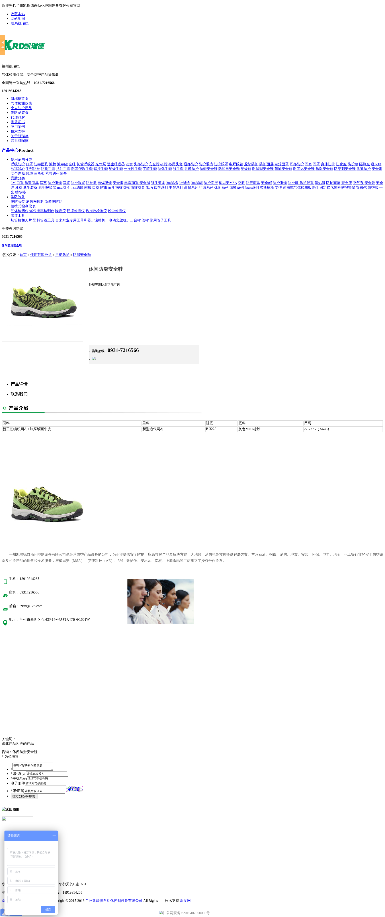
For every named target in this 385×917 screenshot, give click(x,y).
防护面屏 (266, 164)
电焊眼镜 (236, 164)
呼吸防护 (18, 164)
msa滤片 (63, 187)
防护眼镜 (206, 164)
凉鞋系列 (236, 187)
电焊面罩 (281, 164)
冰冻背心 (18, 169)
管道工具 (18, 215)
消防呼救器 (35, 201)
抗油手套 (63, 169)
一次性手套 (133, 169)
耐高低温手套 (82, 169)
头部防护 (141, 164)
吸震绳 (27, 173)
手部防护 (33, 169)
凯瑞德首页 (20, 98)
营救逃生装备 (56, 173)
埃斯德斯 (267, 187)
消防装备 (18, 197)
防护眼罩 (221, 164)
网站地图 (18, 18)
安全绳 (16, 173)
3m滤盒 (184, 183)
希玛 (149, 187)
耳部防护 (297, 164)
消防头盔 (18, 201)
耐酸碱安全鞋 (263, 169)
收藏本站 (18, 14)
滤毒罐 (62, 164)
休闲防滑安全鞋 (12, 245)
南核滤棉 (122, 187)
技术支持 (18, 131)
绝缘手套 (116, 169)
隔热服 (364, 164)
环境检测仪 (76, 211)
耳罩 (316, 164)
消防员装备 (20, 113)
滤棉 (52, 164)
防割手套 (48, 169)
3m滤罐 (197, 183)
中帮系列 (176, 187)
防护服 (353, 164)
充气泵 (100, 164)
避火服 (376, 164)
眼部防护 (191, 164)
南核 (87, 187)
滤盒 (129, 164)
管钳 (145, 220)
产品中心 (10, 150)
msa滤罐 (77, 187)
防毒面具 (41, 164)
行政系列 (206, 187)
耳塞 (308, 164)
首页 (23, 255)
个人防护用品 (21, 108)
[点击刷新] (74, 789)
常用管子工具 (160, 220)
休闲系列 (221, 187)
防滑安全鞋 (324, 169)
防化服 (341, 164)
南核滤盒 (138, 187)
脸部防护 (251, 164)
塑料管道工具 (43, 220)
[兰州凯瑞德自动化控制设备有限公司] (28, 57)
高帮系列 (191, 187)
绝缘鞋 (246, 169)
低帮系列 (161, 187)
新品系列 (252, 187)
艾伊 (278, 187)
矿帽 (164, 164)
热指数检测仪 (96, 211)
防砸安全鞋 (208, 169)
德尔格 (20, 192)
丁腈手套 (150, 169)
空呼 (72, 164)
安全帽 (154, 164)
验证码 (17, 791)
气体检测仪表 (21, 103)
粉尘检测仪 (117, 211)
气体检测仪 (20, 211)
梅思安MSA (228, 183)
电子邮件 (18, 783)
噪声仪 (60, 211)
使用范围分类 (21, 159)
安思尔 (361, 187)
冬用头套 (175, 164)
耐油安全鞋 (283, 169)
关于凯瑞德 (20, 136)
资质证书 (18, 122)
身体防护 (328, 164)
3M (13, 183)
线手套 (178, 169)
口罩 (29, 164)
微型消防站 (53, 201)
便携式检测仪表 (23, 206)
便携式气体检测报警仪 (301, 187)
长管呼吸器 (85, 164)
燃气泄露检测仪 (41, 211)
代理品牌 (18, 117)
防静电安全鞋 (229, 169)
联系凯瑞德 (20, 23)
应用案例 (18, 127)
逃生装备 (158, 183)
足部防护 (191, 169)
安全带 (377, 169)
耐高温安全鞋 (304, 169)
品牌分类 (18, 178)
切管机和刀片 (21, 220)
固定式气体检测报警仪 (337, 187)
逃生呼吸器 (116, 164)
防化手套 (165, 169)
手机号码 (19, 778)
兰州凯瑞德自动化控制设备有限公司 (113, 901)
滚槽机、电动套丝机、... (113, 220)
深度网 (185, 901)
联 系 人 (18, 774)
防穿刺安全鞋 (345, 169)
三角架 (39, 173)
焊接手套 (101, 169)
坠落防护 (363, 169)
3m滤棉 (172, 183)
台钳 (137, 220)
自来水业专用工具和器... (74, 220)
